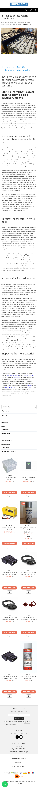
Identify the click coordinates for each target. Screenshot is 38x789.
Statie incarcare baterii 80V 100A (9, 529)
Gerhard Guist (27, 24)
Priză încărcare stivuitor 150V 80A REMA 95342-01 (28, 573)
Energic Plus (9, 526)
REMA (9, 570)
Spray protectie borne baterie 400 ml (28, 677)
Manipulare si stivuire (15, 24)
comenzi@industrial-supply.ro (20, 752)
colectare (31, 375)
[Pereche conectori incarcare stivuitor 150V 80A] (28, 605)
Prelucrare (4, 415)
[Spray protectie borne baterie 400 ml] (28, 657)
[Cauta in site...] (36, 10)
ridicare (26, 375)
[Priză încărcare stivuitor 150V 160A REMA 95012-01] (9, 605)
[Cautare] (35, 407)
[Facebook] (17, 737)
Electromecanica (25, 22)
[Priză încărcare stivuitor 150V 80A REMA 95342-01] (28, 560)
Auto (18, 22)
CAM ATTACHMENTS (11, 388)
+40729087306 (20, 749)
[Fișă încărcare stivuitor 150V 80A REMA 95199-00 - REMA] (9, 560)
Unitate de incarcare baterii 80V (28, 478)
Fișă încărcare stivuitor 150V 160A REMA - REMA (10, 677)
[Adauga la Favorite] (9, 496)
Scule (3, 419)
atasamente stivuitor (13, 375)
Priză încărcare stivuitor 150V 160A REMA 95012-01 (9, 618)
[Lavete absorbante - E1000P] (9, 466)
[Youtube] (21, 737)
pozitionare (5, 430)
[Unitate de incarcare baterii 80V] (28, 466)
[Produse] (2, 10)
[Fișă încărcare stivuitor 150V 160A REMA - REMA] (9, 657)
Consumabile (5, 433)
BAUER (30, 385)
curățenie (17, 377)
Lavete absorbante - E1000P (9, 478)
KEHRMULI (31, 388)
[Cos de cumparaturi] (31, 10)
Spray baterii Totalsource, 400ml (28, 529)
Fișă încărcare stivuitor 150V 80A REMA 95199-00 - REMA (9, 573)
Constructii (5, 437)
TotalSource (28, 526)
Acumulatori (5, 24)
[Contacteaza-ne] (26, 10)
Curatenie (4, 422)
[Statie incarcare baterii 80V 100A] (9, 512)
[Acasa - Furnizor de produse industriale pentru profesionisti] (19, 4)
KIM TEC (28, 674)
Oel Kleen (9, 475)
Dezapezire (5, 448)
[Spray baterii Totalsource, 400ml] (28, 512)
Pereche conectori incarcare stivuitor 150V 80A (28, 618)
